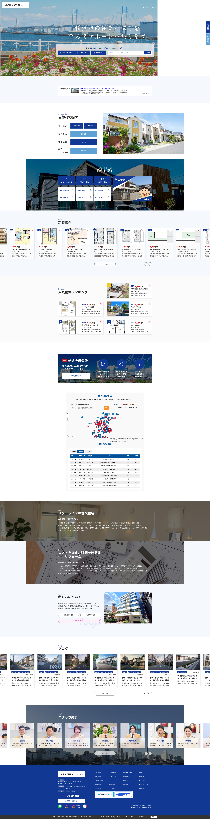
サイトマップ (143, 780)
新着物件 (112, 784)
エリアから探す (67, 53)
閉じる (154, 817)
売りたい (154, 7)
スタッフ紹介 (192, 7)
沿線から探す (83, 53)
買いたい (145, 7)
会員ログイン (202, 4)
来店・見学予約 (176, 4)
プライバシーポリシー (145, 784)
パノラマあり (99, 197)
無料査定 (83, 134)
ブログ (111, 780)
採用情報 (174, 7)
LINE (169, 4)
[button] (146, 264)
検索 (148, 53)
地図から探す (100, 53)
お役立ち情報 (164, 7)
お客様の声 (112, 772)
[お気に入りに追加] (4, 230)
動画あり (80, 197)
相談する (90, 126)
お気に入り (184, 4)
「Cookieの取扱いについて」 (132, 817)
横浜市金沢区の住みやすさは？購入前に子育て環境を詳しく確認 (97, 88)
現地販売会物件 (64, 190)
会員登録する (76, 375)
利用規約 (141, 788)
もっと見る (105, 264)
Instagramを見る (79, 621)
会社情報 (182, 7)
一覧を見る (145, 94)
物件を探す (77, 126)
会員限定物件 (64, 197)
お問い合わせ (204, 7)
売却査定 (126, 784)
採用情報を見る (90, 615)
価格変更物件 (81, 190)
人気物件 (112, 788)
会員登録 (126, 776)
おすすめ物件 (99, 190)
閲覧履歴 (191, 4)
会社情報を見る (68, 615)
